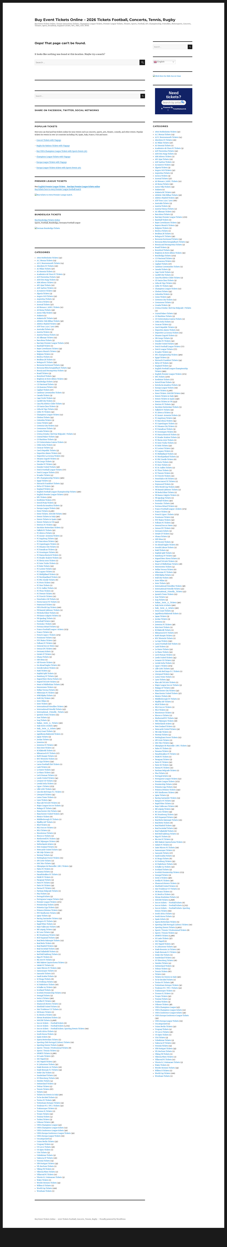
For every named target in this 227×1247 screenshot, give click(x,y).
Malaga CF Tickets (44, 808)
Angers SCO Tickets (45, 296)
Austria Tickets (43, 332)
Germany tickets (44, 651)
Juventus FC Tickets (45, 745)
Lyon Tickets (42, 800)
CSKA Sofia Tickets (45, 445)
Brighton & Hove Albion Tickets (50, 379)
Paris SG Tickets (43, 885)
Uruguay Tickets (43, 1144)
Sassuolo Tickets (44, 973)
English (160, 62)
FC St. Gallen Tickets (45, 588)
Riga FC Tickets (43, 957)
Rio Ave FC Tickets (44, 960)
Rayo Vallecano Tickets (46, 927)
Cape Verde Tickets (45, 398)
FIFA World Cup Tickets (46, 607)
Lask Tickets (42, 767)
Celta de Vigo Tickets (45, 409)
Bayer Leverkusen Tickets (47, 349)
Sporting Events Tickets (47, 1045)
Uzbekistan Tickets (45, 1155)
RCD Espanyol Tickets (46, 938)
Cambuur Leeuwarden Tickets (49, 393)
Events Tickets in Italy (46, 516)
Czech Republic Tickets (46, 450)
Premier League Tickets (46, 902)
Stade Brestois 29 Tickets (47, 1067)
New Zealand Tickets (45, 847)
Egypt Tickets (42, 481)
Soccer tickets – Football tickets (50, 1023)
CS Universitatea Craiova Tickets (50, 442)
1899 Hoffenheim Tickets (47, 258)
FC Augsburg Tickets (45, 539)
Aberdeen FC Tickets (45, 266)
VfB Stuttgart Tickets (45, 1163)
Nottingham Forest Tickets (48, 858)
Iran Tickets (42, 717)
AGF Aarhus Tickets (45, 288)
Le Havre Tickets (44, 770)
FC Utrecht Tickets (44, 596)
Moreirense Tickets (45, 833)
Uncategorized (43, 1139)
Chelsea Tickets (43, 417)
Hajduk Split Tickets (45, 673)
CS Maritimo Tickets (45, 439)
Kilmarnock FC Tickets (46, 753)
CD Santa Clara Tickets (46, 406)
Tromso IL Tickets (44, 1111)
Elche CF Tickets (43, 486)
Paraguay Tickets (44, 880)
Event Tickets (42, 511)
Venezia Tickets (43, 1161)
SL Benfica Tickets (44, 1015)
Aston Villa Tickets (44, 313)
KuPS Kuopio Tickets (45, 756)
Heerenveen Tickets (45, 687)
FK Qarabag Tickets (45, 618)
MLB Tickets (42, 825)
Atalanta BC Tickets (45, 318)
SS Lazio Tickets (43, 1056)
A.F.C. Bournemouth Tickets (48, 263)
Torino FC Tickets (44, 1100)
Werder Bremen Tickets (47, 1183)
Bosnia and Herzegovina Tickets (50, 371)
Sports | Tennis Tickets (46, 1051)
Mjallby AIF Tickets (45, 822)
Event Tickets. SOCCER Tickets (49, 514)
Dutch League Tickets (46, 472)
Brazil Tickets (42, 373)
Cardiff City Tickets (45, 401)
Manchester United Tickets (48, 814)
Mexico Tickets (43, 817)
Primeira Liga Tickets (46, 907)
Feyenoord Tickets (44, 605)
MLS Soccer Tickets (45, 828)
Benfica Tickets (43, 357)
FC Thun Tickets (43, 591)
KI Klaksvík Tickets (45, 750)
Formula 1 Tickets (44, 624)
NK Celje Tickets (43, 852)
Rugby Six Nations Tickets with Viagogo (53, 146)
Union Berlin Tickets (45, 1141)
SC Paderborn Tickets (46, 984)
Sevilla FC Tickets (44, 1001)
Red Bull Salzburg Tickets (47, 954)
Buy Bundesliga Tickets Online (47, 220)
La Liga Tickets (43, 761)
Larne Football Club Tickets (48, 764)
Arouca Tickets (43, 302)
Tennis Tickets (43, 1089)
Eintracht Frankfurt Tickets (48, 483)
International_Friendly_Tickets (50, 712)
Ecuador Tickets (43, 475)
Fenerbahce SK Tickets (46, 599)
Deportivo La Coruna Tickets (48, 456)
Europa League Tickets (46, 508)
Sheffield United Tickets (47, 1007)
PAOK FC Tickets (43, 877)
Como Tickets (42, 423)
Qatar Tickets (42, 916)
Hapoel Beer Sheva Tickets (48, 679)
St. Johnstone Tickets (46, 1064)
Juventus (40, 742)
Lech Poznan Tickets (45, 775)
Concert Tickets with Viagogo (49, 140)
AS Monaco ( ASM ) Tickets (48, 307)
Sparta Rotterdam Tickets (47, 1040)
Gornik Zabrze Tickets (46, 668)
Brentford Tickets (44, 376)
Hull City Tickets (43, 698)
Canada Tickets (43, 395)
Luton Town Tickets (45, 797)
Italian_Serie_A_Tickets (47, 723)
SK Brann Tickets (44, 1012)
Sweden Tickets (43, 1081)
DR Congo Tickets (44, 461)
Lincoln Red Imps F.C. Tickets (49, 792)
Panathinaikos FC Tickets (47, 874)
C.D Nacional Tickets (45, 384)
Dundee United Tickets (46, 467)
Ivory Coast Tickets (45, 731)
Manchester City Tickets (47, 811)
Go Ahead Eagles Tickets (47, 665)
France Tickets (43, 632)
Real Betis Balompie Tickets (48, 940)
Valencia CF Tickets (45, 1158)
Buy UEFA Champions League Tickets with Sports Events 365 (62, 151)
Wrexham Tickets (44, 1191)
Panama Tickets (43, 872)
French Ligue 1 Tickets (46, 635)
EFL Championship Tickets (48, 478)
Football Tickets (43, 621)
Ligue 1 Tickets (43, 786)
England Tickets (43, 489)
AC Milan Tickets (44, 269)
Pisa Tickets (42, 894)
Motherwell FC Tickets (46, 839)
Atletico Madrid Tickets (46, 324)
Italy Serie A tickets (45, 726)
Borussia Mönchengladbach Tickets (52, 368)
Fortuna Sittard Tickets (46, 627)
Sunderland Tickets (45, 1075)
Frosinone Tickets (44, 638)
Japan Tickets (42, 737)
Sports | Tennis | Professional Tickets (52, 1048)
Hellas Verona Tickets (46, 690)
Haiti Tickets (42, 671)
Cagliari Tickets (43, 390)
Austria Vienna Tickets (46, 335)
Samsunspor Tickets (45, 971)
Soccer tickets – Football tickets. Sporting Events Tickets (60, 1029)
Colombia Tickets (44, 420)
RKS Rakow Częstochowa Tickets (50, 962)
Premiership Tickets (45, 905)
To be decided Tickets (46, 1097)
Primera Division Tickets (47, 910)
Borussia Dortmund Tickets (48, 365)
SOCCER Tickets (43, 1020)
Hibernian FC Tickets (45, 693)
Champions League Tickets (48, 415)
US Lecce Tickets (44, 1147)
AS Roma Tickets (44, 310)
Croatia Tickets (43, 431)
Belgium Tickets (43, 354)
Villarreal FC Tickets (45, 1174)
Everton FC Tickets (44, 525)
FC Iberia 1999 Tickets (46, 561)
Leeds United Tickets (45, 778)
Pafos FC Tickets (43, 869)
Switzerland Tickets (45, 1084)
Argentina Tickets (44, 299)
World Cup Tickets (44, 1188)
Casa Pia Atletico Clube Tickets (49, 404)
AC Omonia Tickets (45, 271)
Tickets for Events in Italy (47, 1095)
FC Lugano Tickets (44, 572)
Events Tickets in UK (45, 522)
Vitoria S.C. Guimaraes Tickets (49, 1177)
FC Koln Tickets (43, 566)
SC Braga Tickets (44, 979)
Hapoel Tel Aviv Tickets (46, 682)
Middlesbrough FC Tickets (48, 819)
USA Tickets (42, 1152)
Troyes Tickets (43, 1114)
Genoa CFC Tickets (44, 649)
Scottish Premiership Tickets (49, 993)
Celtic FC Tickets (43, 412)
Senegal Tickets (43, 996)
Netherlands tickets (45, 844)
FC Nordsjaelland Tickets (47, 577)
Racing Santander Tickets (47, 918)
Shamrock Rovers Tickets (47, 1004)
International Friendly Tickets (49, 709)
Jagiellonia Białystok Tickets (48, 734)
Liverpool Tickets (44, 795)
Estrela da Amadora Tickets (48, 505)
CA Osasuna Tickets (45, 387)
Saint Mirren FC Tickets (46, 968)
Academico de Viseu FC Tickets (49, 274)
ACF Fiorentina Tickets (46, 277)
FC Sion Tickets (43, 585)
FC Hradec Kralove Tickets (48, 558)
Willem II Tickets (44, 1185)
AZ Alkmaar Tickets (45, 338)
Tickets (40, 1092)
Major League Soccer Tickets (49, 806)
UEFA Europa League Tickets (49, 1136)
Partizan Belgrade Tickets (47, 891)
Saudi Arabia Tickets (45, 976)
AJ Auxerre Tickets (44, 291)
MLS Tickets (42, 830)
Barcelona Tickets (44, 340)
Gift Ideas (41, 660)
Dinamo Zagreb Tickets (46, 459)
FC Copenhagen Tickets (46, 544)
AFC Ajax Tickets (44, 285)
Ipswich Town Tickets (46, 715)
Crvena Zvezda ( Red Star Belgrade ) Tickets (55, 434)
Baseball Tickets (43, 346)
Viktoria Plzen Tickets (46, 1172)
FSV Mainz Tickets (44, 640)
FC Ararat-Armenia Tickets (48, 536)
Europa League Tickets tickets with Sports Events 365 (59, 168)
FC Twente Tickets (44, 594)
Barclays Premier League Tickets (50, 343)
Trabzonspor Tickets (45, 1108)
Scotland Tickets (44, 990)
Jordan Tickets (43, 739)
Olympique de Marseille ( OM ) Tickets (52, 866)
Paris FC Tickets (43, 883)
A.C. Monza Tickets (45, 260)
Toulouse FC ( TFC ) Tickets (48, 1106)
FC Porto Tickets (43, 583)
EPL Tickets (42, 497)
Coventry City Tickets (45, 426)
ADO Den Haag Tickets (46, 280)
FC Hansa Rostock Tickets (47, 555)
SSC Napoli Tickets (44, 1062)
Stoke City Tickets (44, 1073)
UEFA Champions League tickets (50, 1128)
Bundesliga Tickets (45, 382)
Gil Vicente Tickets (44, 662)
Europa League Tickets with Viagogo (52, 162)
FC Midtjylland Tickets (46, 574)
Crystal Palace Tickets (46, 437)
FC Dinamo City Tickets (46, 547)
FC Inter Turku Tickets (46, 563)
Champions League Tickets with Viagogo (53, 157)
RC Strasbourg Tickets (46, 935)
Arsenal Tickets (43, 304)
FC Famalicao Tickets (45, 550)
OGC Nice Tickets (44, 863)
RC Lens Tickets (43, 932)
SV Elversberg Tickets (46, 1078)
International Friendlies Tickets (50, 706)
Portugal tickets (43, 896)
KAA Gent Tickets (44, 748)
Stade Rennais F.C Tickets (47, 1070)
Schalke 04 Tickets (44, 987)
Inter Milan (41, 701)
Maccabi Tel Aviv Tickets (47, 803)
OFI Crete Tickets (44, 861)
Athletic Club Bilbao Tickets (48, 321)
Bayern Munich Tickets (46, 351)
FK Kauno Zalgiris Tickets (47, 616)
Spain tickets (42, 1037)
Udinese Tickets (43, 1122)
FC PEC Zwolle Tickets (46, 580)
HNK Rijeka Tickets (45, 695)
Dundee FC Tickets (44, 464)
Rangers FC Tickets (45, 921)
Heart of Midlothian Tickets (48, 684)
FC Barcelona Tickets (45, 541)
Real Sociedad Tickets (46, 949)
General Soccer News (45, 646)
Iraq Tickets (42, 720)
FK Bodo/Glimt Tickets (46, 613)
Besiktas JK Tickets (45, 360)
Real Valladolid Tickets (46, 951)
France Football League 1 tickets (50, 629)
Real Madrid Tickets (45, 946)
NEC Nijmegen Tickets (46, 841)
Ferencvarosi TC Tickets (47, 602)
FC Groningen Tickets (46, 552)
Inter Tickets (42, 704)
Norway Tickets (43, 855)
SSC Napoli (41, 1059)
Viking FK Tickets (44, 1169)
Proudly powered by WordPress (113, 1219)
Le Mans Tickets (43, 773)
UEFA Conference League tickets (50, 1130)
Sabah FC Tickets (44, 965)
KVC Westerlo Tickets (46, 759)
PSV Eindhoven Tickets (46, 913)
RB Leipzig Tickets (44, 929)
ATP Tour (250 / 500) (46, 327)
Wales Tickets (42, 1180)
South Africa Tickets (45, 1031)
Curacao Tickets (43, 448)
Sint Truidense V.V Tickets (48, 1009)
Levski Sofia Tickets (45, 784)
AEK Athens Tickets (45, 282)
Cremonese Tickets (45, 428)
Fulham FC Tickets (44, 643)
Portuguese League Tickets (48, 899)
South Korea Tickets (45, 1034)
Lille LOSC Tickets (44, 789)
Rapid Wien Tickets (45, 924)
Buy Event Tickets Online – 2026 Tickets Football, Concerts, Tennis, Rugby (105, 19)
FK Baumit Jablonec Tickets (48, 610)
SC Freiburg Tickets (45, 982)
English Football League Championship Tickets (56, 492)
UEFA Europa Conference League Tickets (54, 1133)
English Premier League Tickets (50, 494)
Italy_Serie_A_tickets (46, 728)
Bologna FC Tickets (45, 362)
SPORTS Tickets (43, 1053)
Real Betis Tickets (44, 943)
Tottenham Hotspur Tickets (48, 1103)
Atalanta (40, 316)
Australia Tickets (44, 329)
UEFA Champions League (47, 1125)
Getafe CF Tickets (44, 654)
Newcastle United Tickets (47, 850)
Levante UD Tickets (45, 781)
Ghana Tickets (43, 657)
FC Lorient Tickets (44, 569)
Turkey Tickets (43, 1119)
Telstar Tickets (43, 1086)
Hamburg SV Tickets (45, 676)
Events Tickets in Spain (46, 519)
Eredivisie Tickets (44, 500)
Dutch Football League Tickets (49, 470)
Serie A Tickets (43, 998)
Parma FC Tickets (44, 888)
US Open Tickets (43, 1150)
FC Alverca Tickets (44, 533)
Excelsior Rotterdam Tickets (48, 527)
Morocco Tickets (44, 836)
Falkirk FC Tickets (44, 530)
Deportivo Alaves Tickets (47, 453)
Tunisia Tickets (43, 1117)
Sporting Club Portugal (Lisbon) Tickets (53, 1042)
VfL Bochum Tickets (45, 1166)
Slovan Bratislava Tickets (47, 1018)
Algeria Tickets (43, 293)
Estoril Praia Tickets (45, 503)
